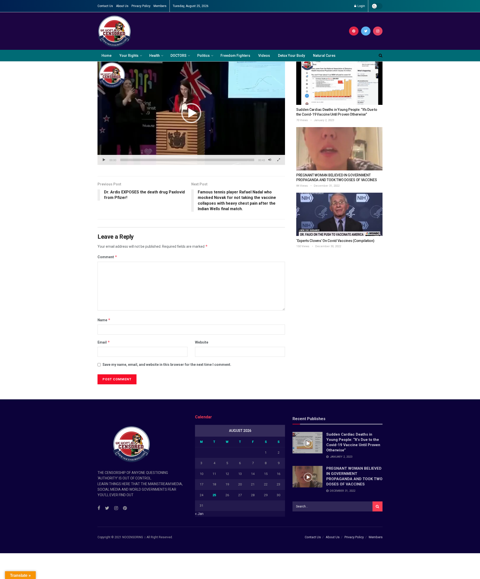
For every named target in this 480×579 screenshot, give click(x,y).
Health (154, 56)
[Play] (104, 159)
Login (361, 6)
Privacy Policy (141, 6)
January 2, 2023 (323, 120)
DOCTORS (178, 56)
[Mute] (269, 159)
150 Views (302, 246)
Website (201, 342)
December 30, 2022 (327, 246)
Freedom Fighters (235, 56)
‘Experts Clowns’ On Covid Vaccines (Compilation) (335, 241)
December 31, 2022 (326, 185)
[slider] (187, 160)
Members (160, 6)
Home (107, 56)
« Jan (199, 514)
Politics (203, 56)
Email (104, 342)
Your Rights (129, 56)
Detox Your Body (291, 56)
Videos (264, 56)
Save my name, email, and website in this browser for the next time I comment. (166, 365)
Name (104, 320)
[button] (191, 113)
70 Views (302, 120)
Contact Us (105, 6)
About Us (122, 6)
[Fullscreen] (278, 159)
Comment (107, 256)
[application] (191, 113)
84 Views (302, 185)
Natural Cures (324, 56)
